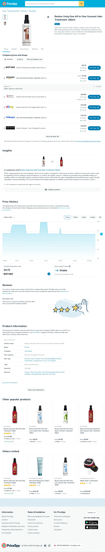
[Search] (81, 3)
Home (4, 11)
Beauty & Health (14, 11)
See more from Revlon (10, 383)
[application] (52, 241)
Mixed (59, 359)
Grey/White (28, 361)
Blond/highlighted (50, 359)
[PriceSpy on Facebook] (45, 545)
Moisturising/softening (52, 372)
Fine (42, 359)
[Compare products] (48, 17)
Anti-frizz (52, 374)
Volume (27, 372)
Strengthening (36, 374)
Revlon (27, 347)
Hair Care (24, 11)
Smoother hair (40, 372)
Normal (27, 359)
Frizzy (45, 361)
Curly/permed (37, 361)
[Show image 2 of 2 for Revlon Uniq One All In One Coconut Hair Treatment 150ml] (4, 23)
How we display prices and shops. (89, 141)
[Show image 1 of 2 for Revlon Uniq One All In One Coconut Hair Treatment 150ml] (4, 17)
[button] (8, 59)
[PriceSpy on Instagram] (49, 545)
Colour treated (35, 359)
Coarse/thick (51, 361)
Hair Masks (32, 11)
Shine (32, 372)
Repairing (45, 374)
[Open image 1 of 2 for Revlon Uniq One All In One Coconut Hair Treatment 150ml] (26, 30)
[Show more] (4, 67)
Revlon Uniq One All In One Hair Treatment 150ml (40, 170)
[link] (52, 174)
